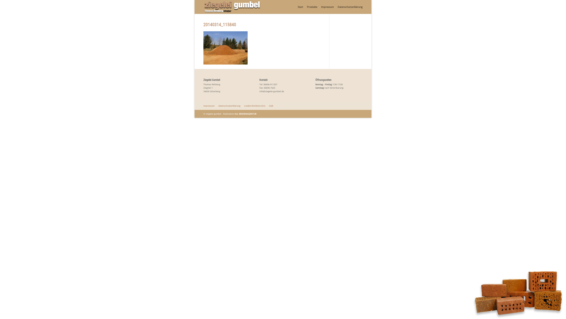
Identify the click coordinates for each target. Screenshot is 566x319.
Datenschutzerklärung (350, 7)
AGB (271, 105)
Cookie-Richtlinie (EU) (254, 105)
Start (300, 7)
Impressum (327, 7)
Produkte (312, 7)
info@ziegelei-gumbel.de (271, 91)
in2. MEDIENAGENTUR (245, 113)
